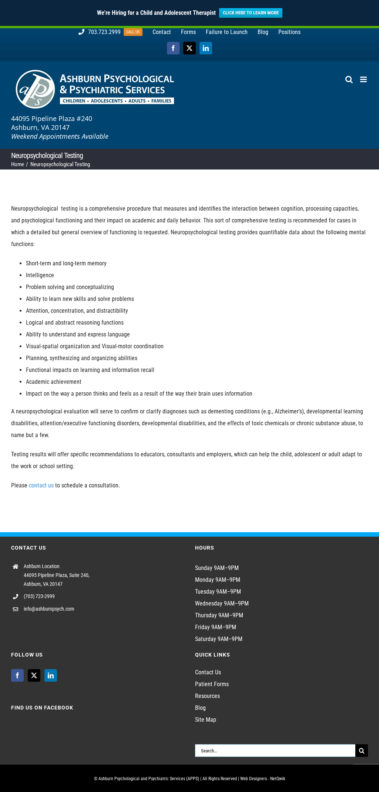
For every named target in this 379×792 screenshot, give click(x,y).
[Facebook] (17, 675)
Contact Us (208, 672)
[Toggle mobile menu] (364, 79)
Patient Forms (212, 684)
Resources (207, 695)
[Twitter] (34, 675)
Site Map (205, 719)
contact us (41, 485)
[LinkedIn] (50, 675)
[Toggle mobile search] (349, 79)
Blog (200, 707)
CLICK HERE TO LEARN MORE (251, 13)
